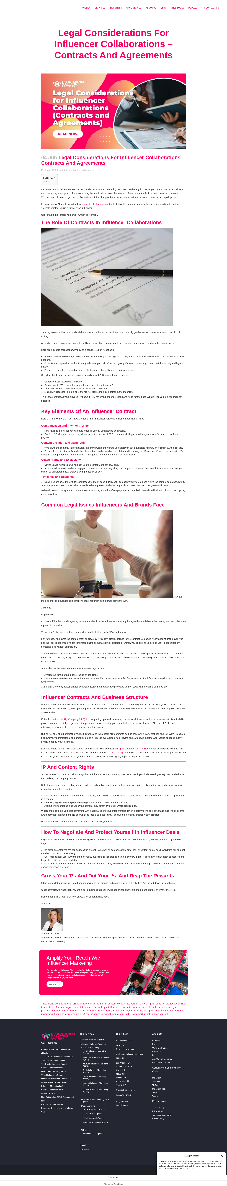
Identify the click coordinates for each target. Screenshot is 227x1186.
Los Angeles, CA (123, 1063)
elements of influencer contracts (98, 204)
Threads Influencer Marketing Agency (95, 1090)
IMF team (156, 1040)
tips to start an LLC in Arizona (134, 748)
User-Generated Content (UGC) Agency (95, 1100)
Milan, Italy (120, 1074)
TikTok (155, 1085)
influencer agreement (66, 1007)
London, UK (121, 1077)
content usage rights (142, 1003)
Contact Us (157, 1051)
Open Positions (122, 1105)
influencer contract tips (93, 1007)
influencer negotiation (98, 1010)
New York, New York (125, 1049)
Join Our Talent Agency (162, 1059)
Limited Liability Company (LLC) (68, 719)
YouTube (156, 1081)
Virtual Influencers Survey (52, 1075)
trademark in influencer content (150, 1014)
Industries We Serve (161, 1062)
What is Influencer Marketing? (54, 1082)
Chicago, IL (121, 1070)
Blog (154, 1055)
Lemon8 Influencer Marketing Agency (95, 1084)
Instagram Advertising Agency (95, 1122)
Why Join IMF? (122, 1101)
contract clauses (165, 1003)
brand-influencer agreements (90, 1003)
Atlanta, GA (121, 1085)
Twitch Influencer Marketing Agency (94, 1078)
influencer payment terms (127, 1010)
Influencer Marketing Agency (92, 1040)
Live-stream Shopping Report (53, 1071)
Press (154, 1044)
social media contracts (117, 1014)
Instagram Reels (159, 1089)
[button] (221, 1155)
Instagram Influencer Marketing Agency (96, 1058)
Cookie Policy (158, 1118)
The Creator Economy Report (54, 1064)
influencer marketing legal (69, 1010)
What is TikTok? (48, 1093)
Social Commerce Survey (52, 1090)
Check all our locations (126, 1090)
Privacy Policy (158, 1111)
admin (90, 170)
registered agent (117, 752)
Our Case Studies (160, 1048)
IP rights (148, 1010)
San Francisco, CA (124, 1066)
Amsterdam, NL (123, 1081)
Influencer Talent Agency (93, 1134)
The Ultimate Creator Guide (53, 1060)
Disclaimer (84, 1149)
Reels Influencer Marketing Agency (94, 1071)
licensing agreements (66, 1014)
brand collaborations (59, 1003)
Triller (154, 1092)
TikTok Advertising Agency (94, 1109)
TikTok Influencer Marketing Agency (94, 1052)
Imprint (83, 1145)
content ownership (118, 1003)
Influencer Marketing (73, 170)
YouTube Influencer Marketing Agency (95, 1065)
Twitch (155, 1096)
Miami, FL (120, 1045)
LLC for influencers (91, 1014)
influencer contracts (119, 1007)
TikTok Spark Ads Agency (94, 1118)
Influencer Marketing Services (93, 1044)
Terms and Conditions (161, 1115)
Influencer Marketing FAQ (52, 1086)
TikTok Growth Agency (92, 1114)
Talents (84, 1130)
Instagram (156, 1078)
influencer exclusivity (145, 1007)
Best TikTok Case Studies (52, 1104)
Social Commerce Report (52, 1068)
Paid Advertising (88, 1106)
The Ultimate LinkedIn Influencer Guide (57, 1057)
